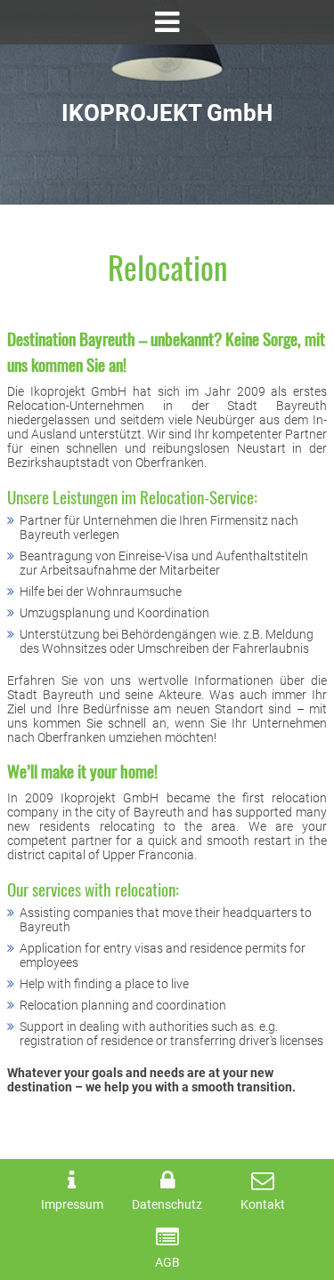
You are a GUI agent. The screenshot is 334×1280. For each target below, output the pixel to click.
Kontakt (262, 1204)
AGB (167, 1262)
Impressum (72, 1204)
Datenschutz (167, 1204)
